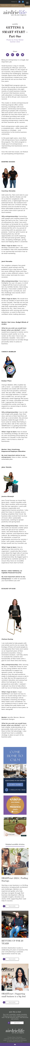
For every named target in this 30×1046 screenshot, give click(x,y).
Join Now (17, 1022)
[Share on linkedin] (22, 54)
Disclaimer (19, 1037)
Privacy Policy (11, 1037)
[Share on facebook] (17, 54)
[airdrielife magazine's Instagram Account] (23, 2)
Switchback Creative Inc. (16, 1041)
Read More (12, 906)
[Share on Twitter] (7, 54)
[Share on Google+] (12, 54)
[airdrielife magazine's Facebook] (19, 2)
